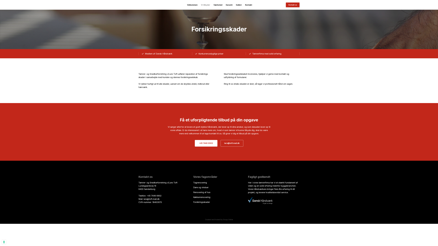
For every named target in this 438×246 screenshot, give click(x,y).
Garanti (229, 5)
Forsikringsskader (201, 202)
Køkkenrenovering (201, 197)
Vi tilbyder (205, 5)
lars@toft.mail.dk (152, 199)
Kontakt (248, 5)
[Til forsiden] (145, 5)
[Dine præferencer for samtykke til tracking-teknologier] (4, 242)
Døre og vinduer (201, 187)
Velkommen (192, 5)
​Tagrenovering (200, 182)
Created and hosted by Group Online (219, 219)
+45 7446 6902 (154, 196)
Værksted (218, 5)
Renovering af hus (201, 192)
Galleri (239, 5)
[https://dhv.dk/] (260, 200)
